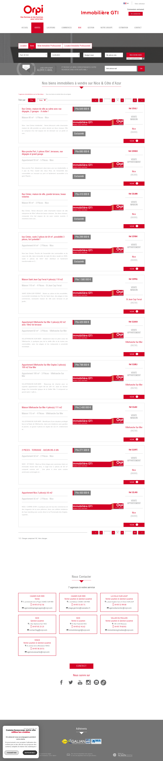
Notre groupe (106, 28)
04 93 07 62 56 (38, 604)
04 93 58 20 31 (38, 648)
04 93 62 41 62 (79, 626)
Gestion (91, 28)
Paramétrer (11, 753)
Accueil (25, 28)
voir (132, 140)
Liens (50, 755)
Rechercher (136, 55)
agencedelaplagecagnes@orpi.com (38, 608)
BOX (79, 28)
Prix (31, 100)
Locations (51, 28)
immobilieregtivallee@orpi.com (120, 630)
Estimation (123, 28)
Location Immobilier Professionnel (77, 46)
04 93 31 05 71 (79, 604)
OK (141, 68)
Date (41, 100)
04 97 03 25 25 (38, 626)
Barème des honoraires (42, 755)
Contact (137, 28)
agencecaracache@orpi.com (38, 652)
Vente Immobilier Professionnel (49, 46)
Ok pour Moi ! (30, 753)
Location (23, 46)
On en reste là (29, 729)
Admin (54, 755)
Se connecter (135, 14)
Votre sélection (140, 4)
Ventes (37, 28)
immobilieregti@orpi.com (79, 630)
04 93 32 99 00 (120, 604)
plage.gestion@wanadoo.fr (79, 608)
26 (135, 100)
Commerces (67, 28)
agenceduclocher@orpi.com (120, 608)
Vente (32, 46)
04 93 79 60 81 (120, 626)
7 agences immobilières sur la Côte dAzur (31, 94)
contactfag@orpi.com (38, 630)
